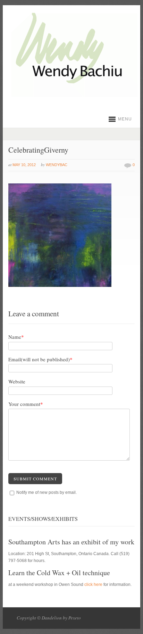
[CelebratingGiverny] (59, 285)
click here (93, 584)
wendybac (56, 165)
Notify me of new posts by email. (46, 492)
